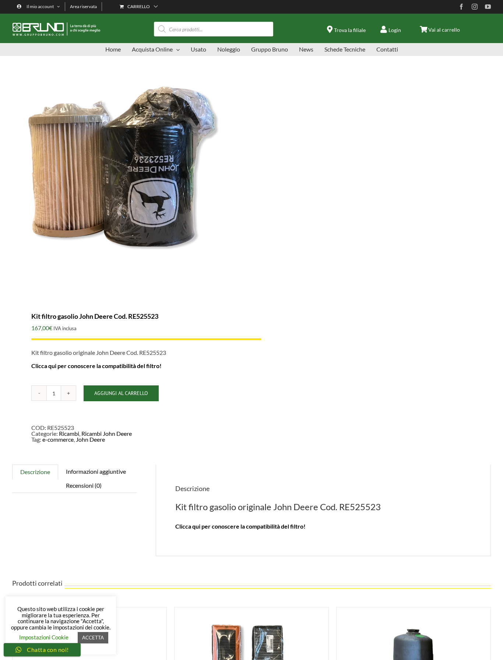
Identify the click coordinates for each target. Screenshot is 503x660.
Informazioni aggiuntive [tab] (96, 471)
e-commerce (58, 439)
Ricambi (69, 433)
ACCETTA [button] (93, 637)
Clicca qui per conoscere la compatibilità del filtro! (96, 365)
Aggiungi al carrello (121, 393)
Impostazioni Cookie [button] (43, 637)
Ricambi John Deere (106, 433)
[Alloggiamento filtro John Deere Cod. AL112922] (413, 610)
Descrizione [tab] (35, 471)
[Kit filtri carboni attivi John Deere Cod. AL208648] (251, 610)
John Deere (90, 439)
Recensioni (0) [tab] (84, 485)
